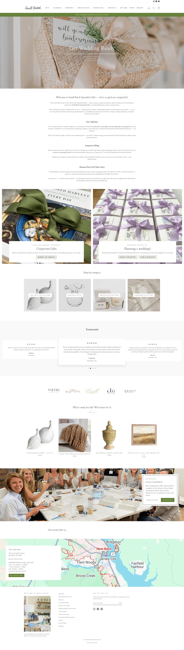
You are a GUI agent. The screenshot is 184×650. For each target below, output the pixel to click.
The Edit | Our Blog (64, 605)
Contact (61, 620)
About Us (61, 600)
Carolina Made (63, 611)
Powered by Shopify (92, 642)
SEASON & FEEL (98, 8)
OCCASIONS (57, 8)
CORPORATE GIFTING (82, 58)
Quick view (40, 449)
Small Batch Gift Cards (65, 597)
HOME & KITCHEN (83, 8)
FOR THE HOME (103, 58)
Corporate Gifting (64, 602)
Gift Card (123, 8)
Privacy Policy (63, 623)
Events (131, 8)
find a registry (147, 257)
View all (92, 412)
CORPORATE (69, 8)
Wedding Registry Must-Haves (67, 608)
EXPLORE (61, 594)
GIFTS (47, 8)
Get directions (16, 575)
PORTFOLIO (112, 8)
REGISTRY (140, 8)
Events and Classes (64, 614)
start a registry (128, 257)
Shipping (61, 626)
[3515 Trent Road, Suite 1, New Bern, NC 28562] (92, 563)
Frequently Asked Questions (67, 617)
